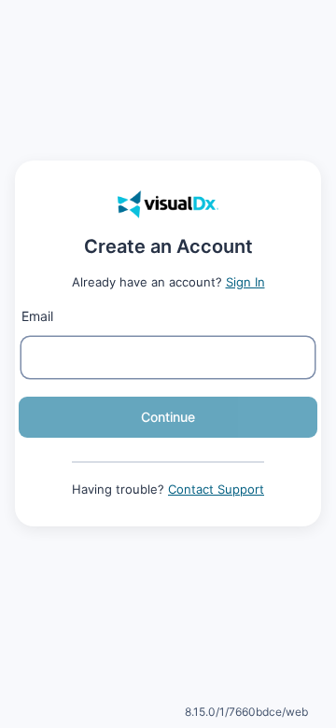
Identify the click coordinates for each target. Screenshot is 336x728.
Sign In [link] (245, 281)
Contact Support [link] (216, 489)
